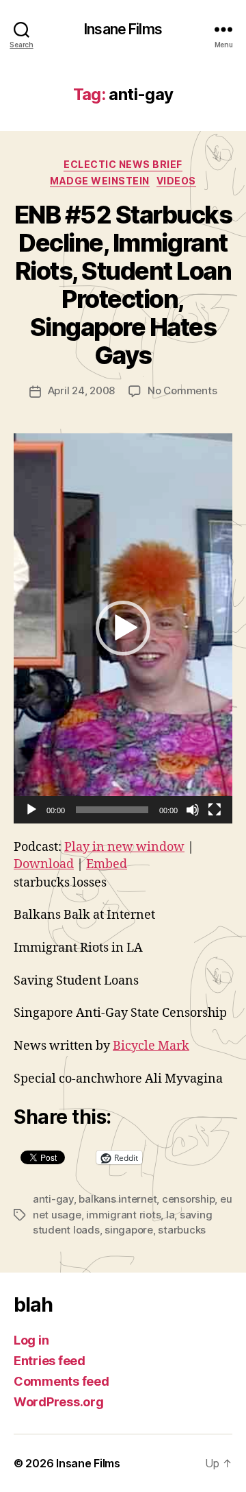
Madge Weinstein (100, 180)
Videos (176, 180)
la (170, 1214)
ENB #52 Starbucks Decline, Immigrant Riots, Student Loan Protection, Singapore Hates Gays (123, 285)
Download (44, 864)
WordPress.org (59, 1402)
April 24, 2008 (81, 390)
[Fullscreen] (214, 810)
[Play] (31, 810)
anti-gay (53, 1198)
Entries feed (49, 1360)
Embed (106, 864)
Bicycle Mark (151, 1046)
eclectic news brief (123, 164)
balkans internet (117, 1198)
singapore (129, 1229)
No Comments (182, 390)
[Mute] (193, 810)
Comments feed (61, 1381)
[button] (123, 628)
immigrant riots (123, 1214)
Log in (31, 1340)
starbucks (182, 1229)
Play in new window (124, 847)
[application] (123, 628)
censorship (188, 1198)
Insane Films (123, 29)
